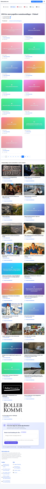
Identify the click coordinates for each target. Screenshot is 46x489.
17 (20, 156)
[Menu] (44, 1)
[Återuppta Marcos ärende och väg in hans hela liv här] (12, 252)
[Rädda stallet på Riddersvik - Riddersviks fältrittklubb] (34, 272)
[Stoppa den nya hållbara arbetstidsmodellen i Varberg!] (34, 252)
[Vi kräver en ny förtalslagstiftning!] (12, 173)
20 (27, 156)
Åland (38, 6)
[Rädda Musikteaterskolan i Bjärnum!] (34, 212)
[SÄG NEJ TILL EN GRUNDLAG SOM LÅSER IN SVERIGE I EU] (12, 292)
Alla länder (7, 6)
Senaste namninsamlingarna (15, 20)
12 (8, 156)
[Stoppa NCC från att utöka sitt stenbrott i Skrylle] (12, 232)
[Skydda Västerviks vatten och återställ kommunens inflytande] (12, 312)
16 (17, 156)
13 (10, 156)
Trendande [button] (4, 20)
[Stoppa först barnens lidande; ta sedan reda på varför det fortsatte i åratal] (34, 351)
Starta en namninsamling (37, 1)
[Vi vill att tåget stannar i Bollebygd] (12, 411)
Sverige (33, 6)
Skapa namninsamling (12, 442)
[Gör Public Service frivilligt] (34, 332)
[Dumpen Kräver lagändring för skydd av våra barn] (12, 351)
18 (22, 156)
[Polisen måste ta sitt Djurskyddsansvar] (34, 173)
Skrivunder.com (4, 1)
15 (15, 156)
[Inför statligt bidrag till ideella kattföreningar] (34, 231)
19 (25, 156)
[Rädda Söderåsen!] (12, 212)
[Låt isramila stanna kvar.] (34, 312)
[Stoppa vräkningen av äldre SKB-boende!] (12, 332)
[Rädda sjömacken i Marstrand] (34, 192)
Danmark (20, 6)
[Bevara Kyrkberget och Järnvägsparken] (34, 391)
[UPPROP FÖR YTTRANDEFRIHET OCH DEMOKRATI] (12, 392)
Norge (26, 6)
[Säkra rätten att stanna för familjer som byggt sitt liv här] (12, 193)
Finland (14, 6)
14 (13, 156)
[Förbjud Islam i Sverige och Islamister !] (12, 371)
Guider (3, 462)
